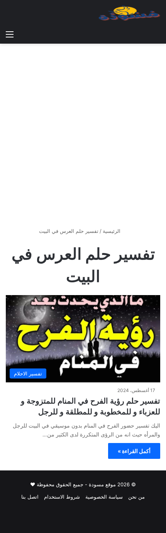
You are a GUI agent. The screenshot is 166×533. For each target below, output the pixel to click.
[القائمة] (10, 34)
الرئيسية (112, 231)
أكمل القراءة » (134, 451)
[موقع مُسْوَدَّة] (129, 13)
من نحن (136, 497)
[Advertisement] (83, 138)
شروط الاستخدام (62, 497)
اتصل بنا (30, 497)
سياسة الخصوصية (104, 497)
